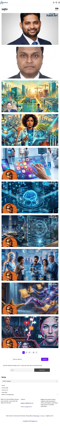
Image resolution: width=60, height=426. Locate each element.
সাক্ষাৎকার (3, 385)
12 (33, 352)
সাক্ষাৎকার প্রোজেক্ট (5, 387)
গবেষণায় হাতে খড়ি (5, 390)
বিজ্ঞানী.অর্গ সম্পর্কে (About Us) (8, 394)
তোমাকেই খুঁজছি (4, 392)
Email (11, 413)
